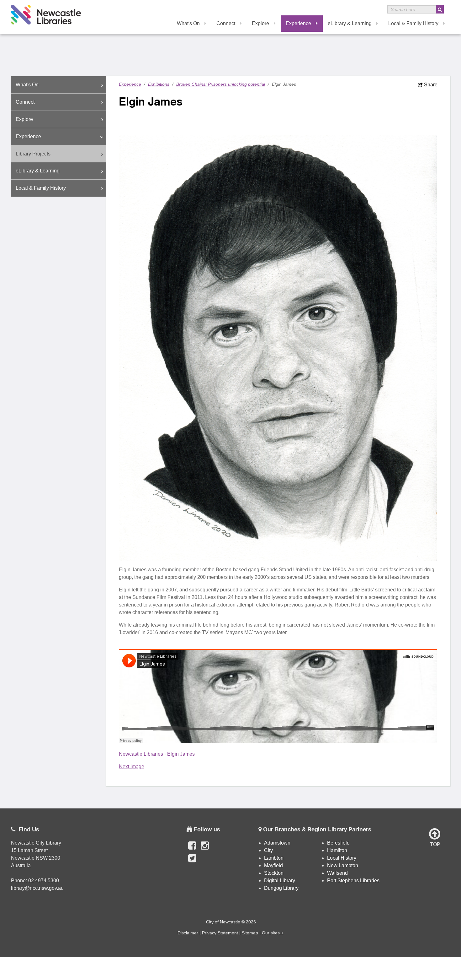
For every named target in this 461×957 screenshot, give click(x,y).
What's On (188, 23)
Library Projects (33, 153)
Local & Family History (413, 23)
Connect (225, 23)
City (268, 850)
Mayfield (273, 865)
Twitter (192, 861)
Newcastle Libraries (141, 754)
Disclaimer (188, 932)
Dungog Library (281, 888)
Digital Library (279, 880)
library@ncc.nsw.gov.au (37, 888)
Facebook (192, 849)
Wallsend (337, 873)
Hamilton (337, 850)
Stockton (273, 873)
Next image (131, 766)
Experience (298, 23)
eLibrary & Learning (350, 23)
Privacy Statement (220, 932)
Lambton (273, 858)
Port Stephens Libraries (354, 880)
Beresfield (338, 843)
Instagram (204, 849)
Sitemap (250, 932)
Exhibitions (158, 84)
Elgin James (181, 754)
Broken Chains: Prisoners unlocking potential (220, 84)
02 (31, 880)
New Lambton (342, 865)
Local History (341, 858)
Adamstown (277, 843)
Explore (260, 23)
